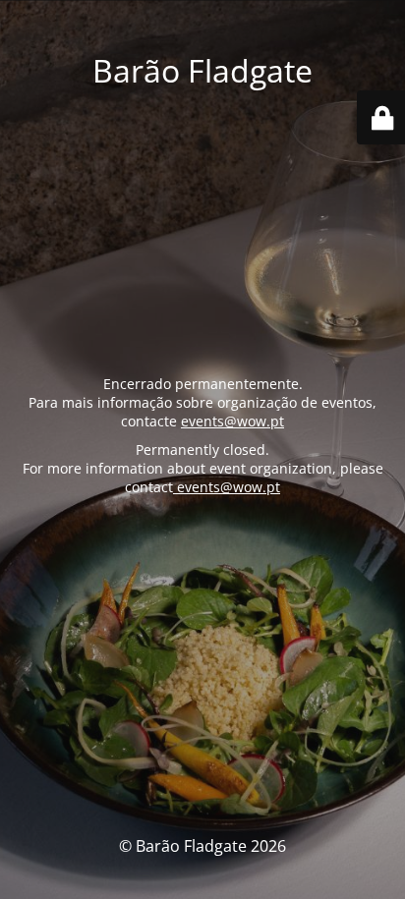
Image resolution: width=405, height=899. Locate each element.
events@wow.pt (232, 421)
